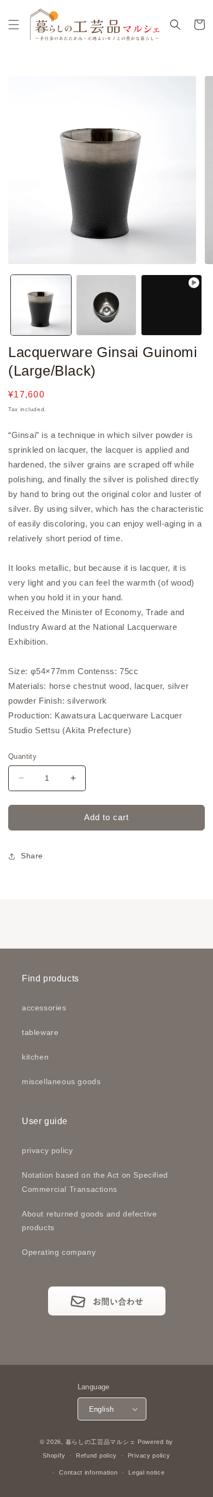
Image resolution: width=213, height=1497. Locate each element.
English (101, 1409)
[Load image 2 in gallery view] (106, 305)
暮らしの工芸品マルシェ (101, 1441)
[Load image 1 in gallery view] (41, 305)
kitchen (35, 1056)
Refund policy (96, 1455)
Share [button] (32, 855)
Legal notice (146, 1472)
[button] (14, 25)
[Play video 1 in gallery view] (171, 305)
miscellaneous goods (61, 1081)
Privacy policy (149, 1455)
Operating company (59, 1252)
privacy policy (47, 1150)
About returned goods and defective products (89, 1220)
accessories (44, 1007)
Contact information (88, 1472)
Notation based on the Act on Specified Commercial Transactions (95, 1182)
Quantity (22, 756)
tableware (40, 1032)
